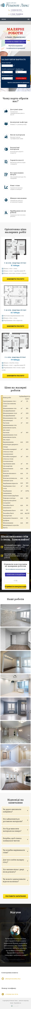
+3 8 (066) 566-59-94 (11, 994)
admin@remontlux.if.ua (12, 979)
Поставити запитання (15, 896)
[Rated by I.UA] (14, 1006)
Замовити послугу (15, 279)
